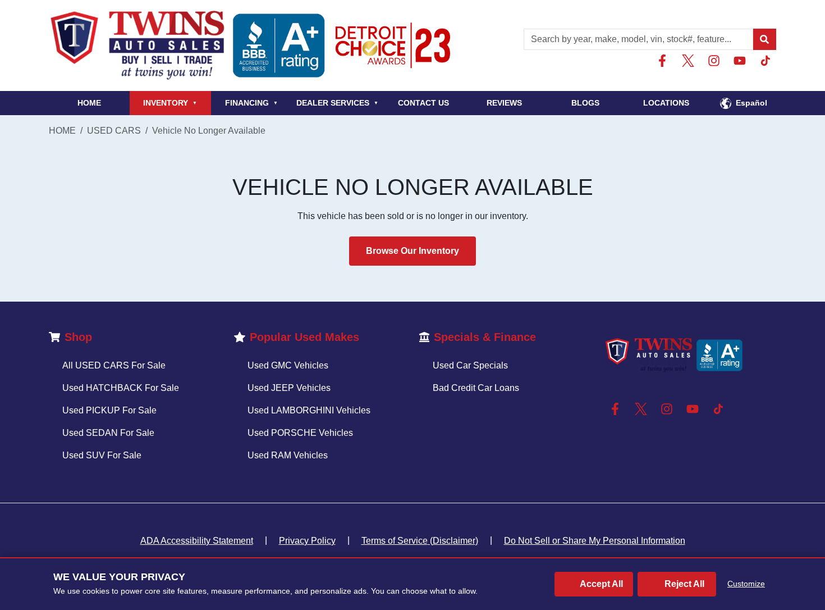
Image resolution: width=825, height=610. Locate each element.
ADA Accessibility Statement (196, 540)
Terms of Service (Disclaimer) (419, 540)
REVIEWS (504, 102)
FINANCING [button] (251, 102)
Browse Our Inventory (412, 251)
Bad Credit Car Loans (476, 388)
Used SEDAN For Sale (108, 433)
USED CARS (114, 130)
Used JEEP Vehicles (289, 388)
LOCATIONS (666, 102)
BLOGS (585, 102)
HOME (89, 102)
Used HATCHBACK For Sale (120, 388)
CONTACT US (423, 102)
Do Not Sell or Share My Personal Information (594, 540)
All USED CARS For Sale (114, 365)
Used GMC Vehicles (287, 365)
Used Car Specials (470, 365)
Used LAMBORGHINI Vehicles (308, 410)
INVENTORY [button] (170, 102)
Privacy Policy (307, 540)
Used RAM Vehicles (287, 455)
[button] (764, 39)
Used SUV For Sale (101, 455)
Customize (746, 583)
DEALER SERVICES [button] (337, 102)
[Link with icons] (664, 60)
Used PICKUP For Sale (109, 410)
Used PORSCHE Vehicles (300, 433)
